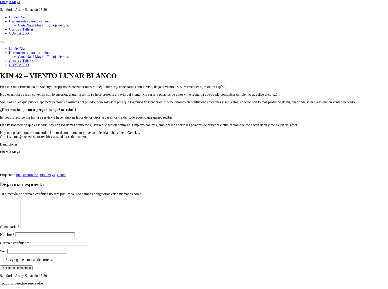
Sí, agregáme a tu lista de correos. (28, 260)
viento (61, 175)
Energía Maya (10, 2)
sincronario (30, 175)
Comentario (9, 227)
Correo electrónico (14, 243)
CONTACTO (19, 33)
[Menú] (2, 42)
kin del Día (17, 17)
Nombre (7, 234)
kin (18, 175)
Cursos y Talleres (21, 29)
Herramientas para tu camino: (30, 21)
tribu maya (47, 175)
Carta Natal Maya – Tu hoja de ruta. (43, 25)
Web (3, 251)
